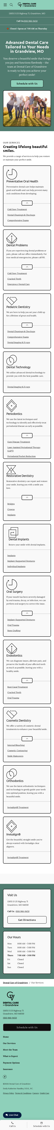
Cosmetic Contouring (17, 750)
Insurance (8, 1069)
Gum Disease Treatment (18, 442)
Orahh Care (44, 1093)
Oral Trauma (13, 625)
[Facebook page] (5, 1077)
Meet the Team (10, 1049)
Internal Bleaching (16, 745)
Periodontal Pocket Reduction (21, 456)
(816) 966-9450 (31, 21)
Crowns (11, 509)
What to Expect (10, 1056)
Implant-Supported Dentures (21, 561)
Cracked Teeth (14, 279)
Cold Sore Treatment (17, 209)
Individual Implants (16, 566)
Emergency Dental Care (18, 284)
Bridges (11, 504)
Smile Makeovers (15, 756)
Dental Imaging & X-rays (18, 342)
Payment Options (11, 1062)
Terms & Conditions (23, 1093)
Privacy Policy (8, 1093)
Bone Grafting (13, 630)
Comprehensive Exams (18, 220)
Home (6, 1037)
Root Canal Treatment (17, 687)
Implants (11, 515)
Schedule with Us (27, 83)
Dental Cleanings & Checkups (21, 215)
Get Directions (27, 919)
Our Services (9, 1043)
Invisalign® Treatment (18, 807)
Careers (35, 1093)
